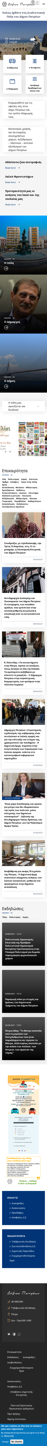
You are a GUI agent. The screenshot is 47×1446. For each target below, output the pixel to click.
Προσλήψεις (18, 1212)
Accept (5, 1441)
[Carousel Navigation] (7, 52)
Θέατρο (33, 498)
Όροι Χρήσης (13, 1413)
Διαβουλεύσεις (14, 1362)
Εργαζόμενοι (8, 490)
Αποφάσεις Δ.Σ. (19, 1217)
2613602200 (17, 1301)
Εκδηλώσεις (22, 504)
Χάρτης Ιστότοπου (16, 1419)
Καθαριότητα (34, 501)
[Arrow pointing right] (24, 454)
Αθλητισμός (22, 498)
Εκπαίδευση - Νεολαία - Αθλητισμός (19, 487)
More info (9, 1435)
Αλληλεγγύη (8, 498)
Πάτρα (14, 1314)
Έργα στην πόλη (29, 482)
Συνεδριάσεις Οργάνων (13, 506)
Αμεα (4, 484)
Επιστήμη (33, 493)
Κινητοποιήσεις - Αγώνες (14, 493)
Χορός (24, 479)
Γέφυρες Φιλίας (23, 425)
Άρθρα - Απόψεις (10, 482)
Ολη (4, 479)
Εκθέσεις (20, 490)
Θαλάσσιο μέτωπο (11, 495)
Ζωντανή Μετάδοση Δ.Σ (23, 1246)
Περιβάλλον (20, 501)
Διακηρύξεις (18, 1203)
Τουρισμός (7, 501)
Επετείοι (33, 479)
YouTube (8, 1334)
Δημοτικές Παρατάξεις (23, 1251)
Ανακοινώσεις (18, 1208)
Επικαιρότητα (14, 1352)
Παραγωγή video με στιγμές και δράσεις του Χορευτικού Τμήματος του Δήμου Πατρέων (22, 1002)
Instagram (19, 1334)
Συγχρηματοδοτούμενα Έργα (22, 1258)
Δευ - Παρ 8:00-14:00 (21, 1320)
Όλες (4, 917)
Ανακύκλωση (8, 504)
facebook (14, 1334)
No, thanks (16, 1441)
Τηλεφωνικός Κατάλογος (24, 1241)
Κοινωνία (26, 495)
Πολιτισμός (13, 479)
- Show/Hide (33, 2)
